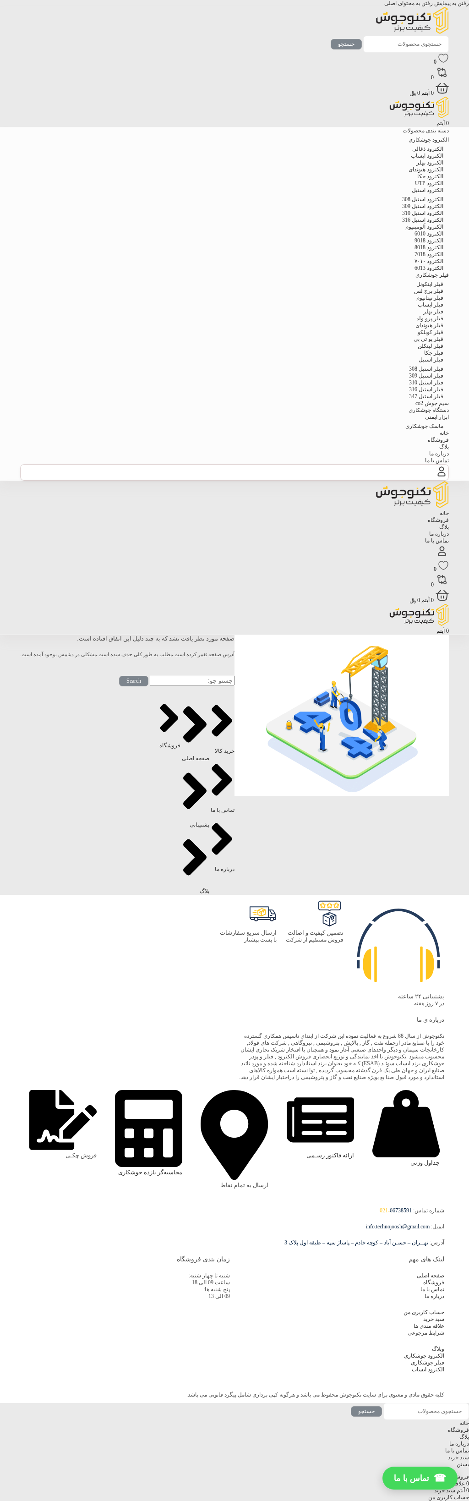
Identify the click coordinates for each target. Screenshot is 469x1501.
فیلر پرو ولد (429, 318)
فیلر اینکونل (429, 284)
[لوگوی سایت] (412, 32)
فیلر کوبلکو (430, 332)
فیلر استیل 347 (426, 396)
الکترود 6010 (428, 233)
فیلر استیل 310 (426, 382)
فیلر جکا (433, 353)
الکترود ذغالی (427, 149)
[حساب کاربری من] (441, 476)
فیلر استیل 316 (426, 389)
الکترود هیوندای (426, 169)
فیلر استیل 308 (426, 369)
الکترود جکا (430, 176)
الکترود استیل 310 (422, 213)
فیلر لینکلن (430, 346)
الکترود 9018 (428, 240)
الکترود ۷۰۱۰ (428, 261)
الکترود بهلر (429, 162)
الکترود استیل (427, 190)
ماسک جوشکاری (424, 426)
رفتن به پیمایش (451, 3)
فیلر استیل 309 (426, 376)
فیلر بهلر (433, 311)
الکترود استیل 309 (422, 206)
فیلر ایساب (430, 304)
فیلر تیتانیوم (429, 298)
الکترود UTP (429, 183)
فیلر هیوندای (429, 325)
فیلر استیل (431, 359)
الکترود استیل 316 (422, 220)
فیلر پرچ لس (428, 291)
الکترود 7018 (428, 254)
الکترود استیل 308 (422, 199)
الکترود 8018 (428, 247)
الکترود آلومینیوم (424, 227)
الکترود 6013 (428, 268)
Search (133, 681)
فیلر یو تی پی (428, 339)
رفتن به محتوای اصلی (408, 3)
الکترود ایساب (427, 156)
